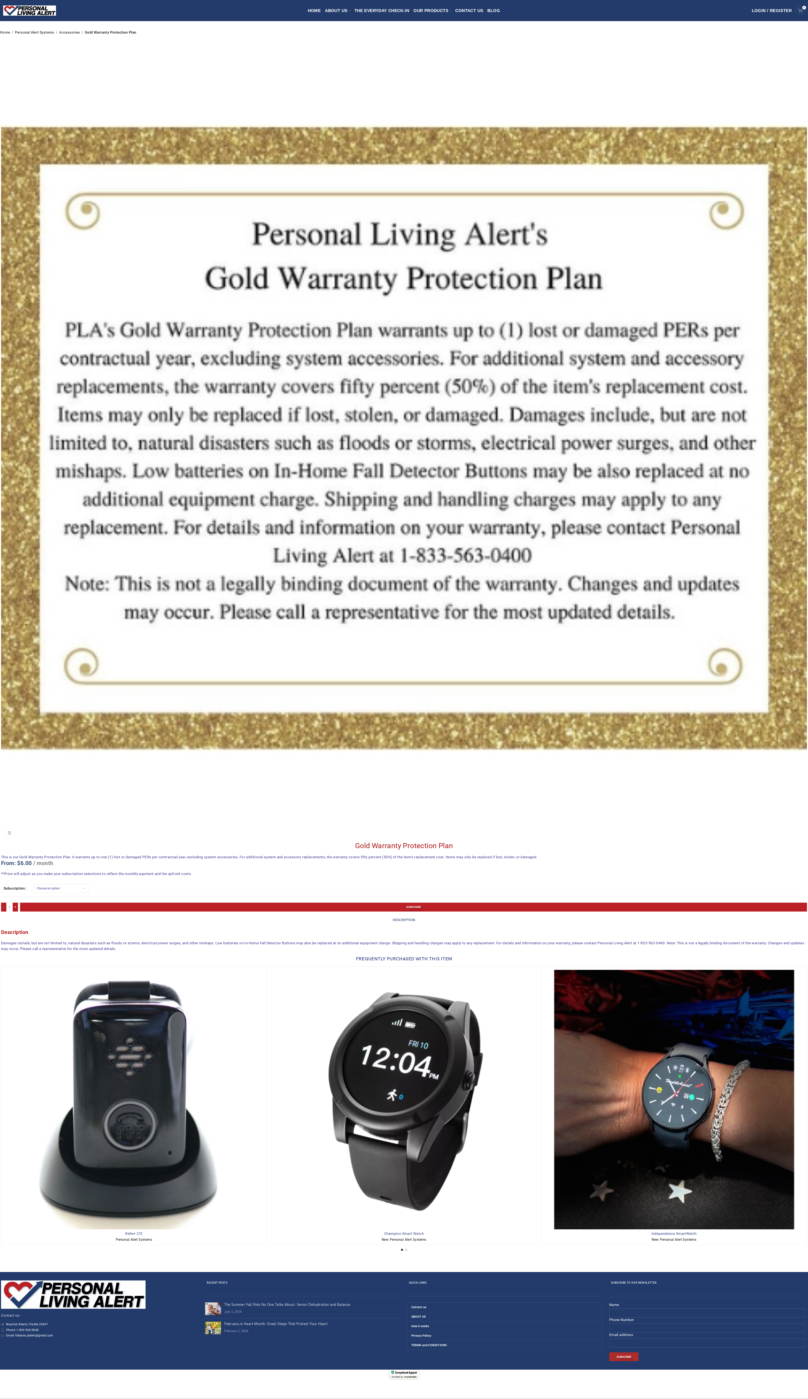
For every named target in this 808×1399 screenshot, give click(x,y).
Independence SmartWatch (674, 1233)
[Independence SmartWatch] (674, 1099)
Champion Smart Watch (404, 1233)
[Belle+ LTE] (134, 1099)
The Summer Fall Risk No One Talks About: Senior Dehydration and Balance (287, 1305)
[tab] (404, 920)
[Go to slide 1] (402, 1250)
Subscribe (413, 907)
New (385, 1240)
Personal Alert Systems (34, 32)
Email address (621, 1335)
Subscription (14, 888)
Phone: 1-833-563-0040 (22, 1330)
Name (614, 1305)
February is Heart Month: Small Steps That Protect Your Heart (276, 1324)
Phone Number (621, 1320)
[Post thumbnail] (213, 1308)
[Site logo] (29, 10)
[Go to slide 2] (406, 1250)
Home (5, 32)
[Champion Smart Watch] (404, 1099)
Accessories (69, 32)
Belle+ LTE (134, 1233)
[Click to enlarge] (9, 833)
